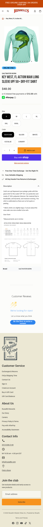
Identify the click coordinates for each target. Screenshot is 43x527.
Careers (5, 417)
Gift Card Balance (8, 396)
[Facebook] (13, 523)
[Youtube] (21, 523)
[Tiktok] (25, 523)
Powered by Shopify (33, 513)
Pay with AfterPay (8, 425)
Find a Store (6, 470)
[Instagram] (17, 523)
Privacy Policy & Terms (10, 421)
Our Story (5, 413)
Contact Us (6, 380)
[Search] (8, 11)
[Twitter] (29, 523)
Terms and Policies (21, 518)
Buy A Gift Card (7, 392)
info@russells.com (9, 462)
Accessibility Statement (10, 430)
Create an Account (9, 388)
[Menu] (2, 11)
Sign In (4, 384)
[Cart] (40, 11)
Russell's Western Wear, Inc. (17, 513)
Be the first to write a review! (22, 322)
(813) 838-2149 (7, 445)
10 (31, 61)
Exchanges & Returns (10, 371)
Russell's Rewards (8, 409)
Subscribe (21, 502)
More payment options (21, 163)
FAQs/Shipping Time (9, 376)
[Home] (3, 19)
